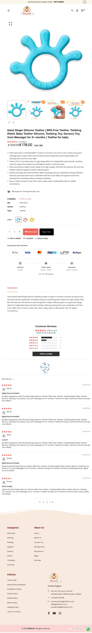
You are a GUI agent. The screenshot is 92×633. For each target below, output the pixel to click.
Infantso (23, 207)
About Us (37, 538)
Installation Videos (14, 589)
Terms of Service (14, 612)
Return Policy (42, 238)
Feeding (10, 542)
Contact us (38, 542)
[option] (46, 59)
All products (38, 551)
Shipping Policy (13, 607)
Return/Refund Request (16, 585)
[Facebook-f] (49, 613)
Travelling (11, 560)
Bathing (10, 538)
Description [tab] (12, 288)
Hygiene (10, 547)
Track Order (12, 580)
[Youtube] (54, 613)
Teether (23, 211)
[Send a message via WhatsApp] (88, 629)
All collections (39, 547)
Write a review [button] (46, 354)
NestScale (50, 274)
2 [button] (43, 502)
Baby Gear (11, 533)
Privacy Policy (12, 594)
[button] (12, 142)
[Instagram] (59, 613)
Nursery (10, 551)
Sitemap (37, 560)
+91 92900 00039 (57, 598)
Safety (9, 556)
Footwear (11, 565)
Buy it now (47, 232)
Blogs (36, 556)
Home (36, 533)
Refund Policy (12, 598)
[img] (6, 385)
